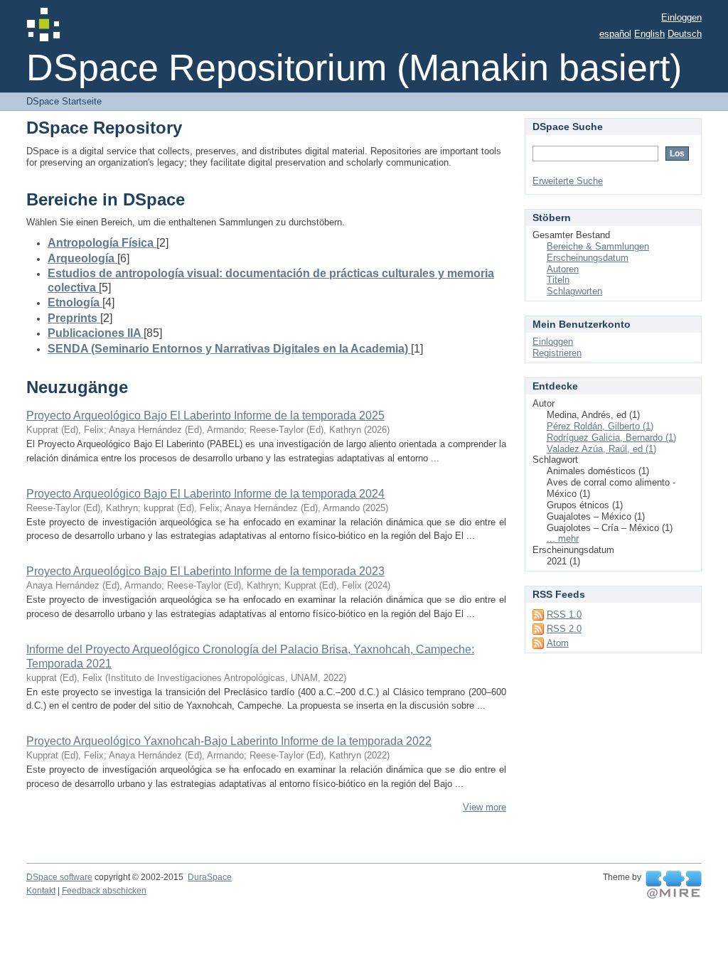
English (649, 33)
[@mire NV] (674, 885)
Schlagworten (574, 291)
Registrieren (557, 353)
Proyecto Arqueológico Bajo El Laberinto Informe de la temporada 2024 (205, 494)
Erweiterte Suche (567, 181)
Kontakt (40, 891)
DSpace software (59, 877)
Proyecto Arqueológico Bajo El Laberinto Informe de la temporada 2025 (205, 415)
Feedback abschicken (104, 891)
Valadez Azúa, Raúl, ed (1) (601, 449)
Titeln (558, 279)
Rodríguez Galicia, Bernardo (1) (611, 437)
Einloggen (681, 17)
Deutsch (685, 33)
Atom (558, 643)
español (615, 33)
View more (484, 807)
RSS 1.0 (564, 614)
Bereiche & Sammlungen (598, 246)
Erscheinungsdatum (587, 257)
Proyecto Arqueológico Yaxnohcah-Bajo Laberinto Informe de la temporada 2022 (229, 741)
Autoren (563, 269)
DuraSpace (210, 877)
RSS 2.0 (564, 628)
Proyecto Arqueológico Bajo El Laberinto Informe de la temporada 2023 (205, 571)
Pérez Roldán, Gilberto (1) (600, 426)
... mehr (563, 538)
